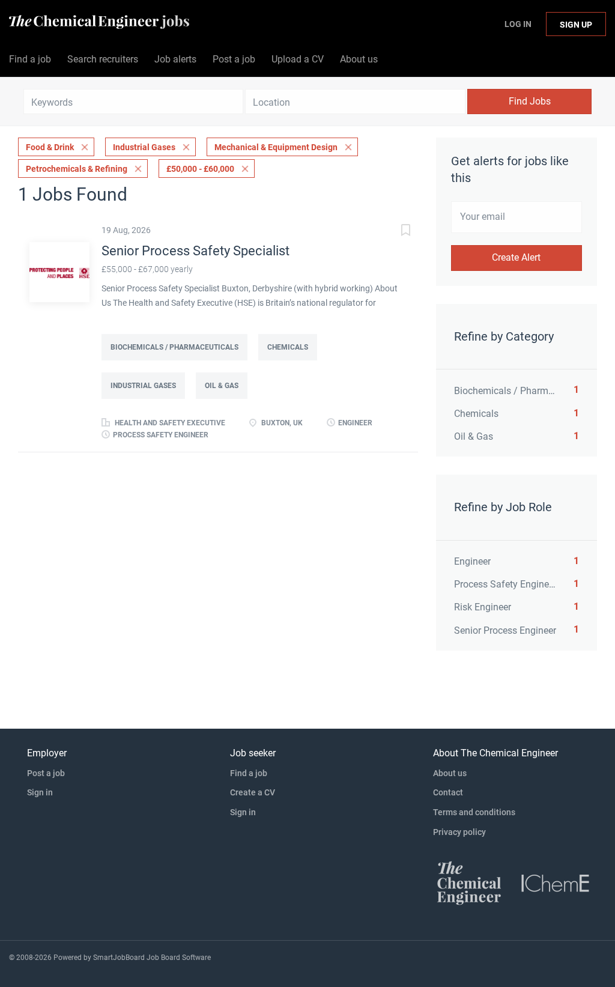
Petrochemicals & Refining (76, 169)
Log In (518, 24)
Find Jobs (530, 101)
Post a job (46, 773)
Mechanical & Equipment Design (276, 147)
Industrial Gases (144, 147)
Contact (448, 792)
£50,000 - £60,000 (200, 169)
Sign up (576, 24)
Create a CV (252, 792)
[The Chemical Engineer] (469, 882)
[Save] (394, 231)
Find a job (248, 773)
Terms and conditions (474, 812)
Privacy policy (459, 832)
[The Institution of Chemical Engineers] (556, 882)
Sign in (40, 792)
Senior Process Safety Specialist (195, 250)
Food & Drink (50, 147)
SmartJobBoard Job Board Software (152, 957)
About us (450, 773)
